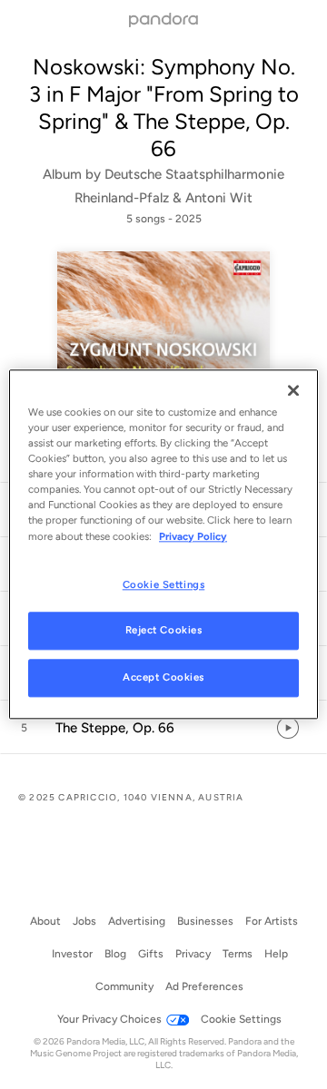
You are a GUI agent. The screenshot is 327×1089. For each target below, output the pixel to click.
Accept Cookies (163, 678)
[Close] (293, 390)
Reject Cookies (164, 630)
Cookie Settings (164, 584)
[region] (163, 544)
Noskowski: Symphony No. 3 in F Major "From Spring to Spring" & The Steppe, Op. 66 (164, 108)
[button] (163, 728)
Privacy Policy (193, 536)
